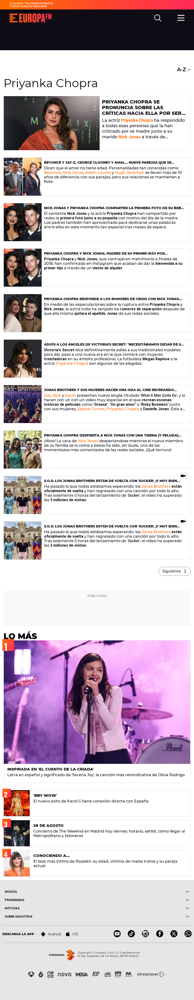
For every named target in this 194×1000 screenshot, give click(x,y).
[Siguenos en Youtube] (117, 936)
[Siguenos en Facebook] (159, 936)
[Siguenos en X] (173, 936)
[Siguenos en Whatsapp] (188, 936)
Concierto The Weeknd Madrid (31, 3)
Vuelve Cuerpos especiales (28, 6)
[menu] (181, 17)
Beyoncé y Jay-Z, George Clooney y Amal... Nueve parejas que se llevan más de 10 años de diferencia (107, 164)
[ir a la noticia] (52, 123)
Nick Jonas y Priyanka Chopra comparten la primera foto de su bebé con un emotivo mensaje (113, 210)
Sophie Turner (91, 409)
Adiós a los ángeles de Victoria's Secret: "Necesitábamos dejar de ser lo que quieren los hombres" (114, 346)
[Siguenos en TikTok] (131, 936)
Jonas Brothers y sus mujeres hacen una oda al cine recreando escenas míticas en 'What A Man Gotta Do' (109, 392)
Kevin (70, 395)
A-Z (182, 69)
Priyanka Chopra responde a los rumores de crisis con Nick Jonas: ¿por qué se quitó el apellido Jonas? (112, 301)
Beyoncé (52, 172)
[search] (157, 18)
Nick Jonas (73, 172)
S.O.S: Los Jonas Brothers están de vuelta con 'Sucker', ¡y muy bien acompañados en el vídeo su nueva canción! (110, 483)
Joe (47, 395)
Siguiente (171, 571)
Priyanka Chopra (137, 120)
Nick (57, 395)
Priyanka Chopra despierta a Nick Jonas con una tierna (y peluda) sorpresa (111, 437)
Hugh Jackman (129, 172)
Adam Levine (97, 172)
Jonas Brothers (156, 486)
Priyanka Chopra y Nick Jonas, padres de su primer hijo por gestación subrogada (104, 255)
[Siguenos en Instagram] (145, 936)
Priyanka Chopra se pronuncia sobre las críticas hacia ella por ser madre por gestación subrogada (141, 113)
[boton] (143, 892)
